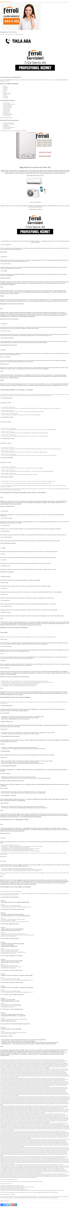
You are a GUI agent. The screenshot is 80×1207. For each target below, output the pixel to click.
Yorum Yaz (7, 1200)
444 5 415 (11, 117)
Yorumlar (2, 1200)
